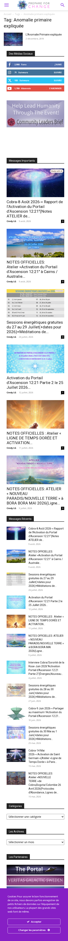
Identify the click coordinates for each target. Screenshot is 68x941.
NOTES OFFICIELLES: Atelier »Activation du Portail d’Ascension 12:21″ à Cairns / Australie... (32, 269)
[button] (62, 5)
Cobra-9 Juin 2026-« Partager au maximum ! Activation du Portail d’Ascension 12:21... (46, 712)
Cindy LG (11, 221)
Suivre (58, 72)
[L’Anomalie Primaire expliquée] (13, 39)
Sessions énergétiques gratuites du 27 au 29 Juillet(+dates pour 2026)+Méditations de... (35, 327)
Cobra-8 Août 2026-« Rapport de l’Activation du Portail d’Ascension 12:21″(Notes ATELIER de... (35, 209)
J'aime (58, 64)
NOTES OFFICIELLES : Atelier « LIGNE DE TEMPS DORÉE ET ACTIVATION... (34, 438)
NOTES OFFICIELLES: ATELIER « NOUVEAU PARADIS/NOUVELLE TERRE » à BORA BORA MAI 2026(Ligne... (35, 496)
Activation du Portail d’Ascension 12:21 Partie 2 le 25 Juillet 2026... (35, 383)
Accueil (7, 14)
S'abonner (55, 88)
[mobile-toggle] (6, 5)
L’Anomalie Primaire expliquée (44, 34)
